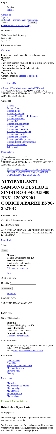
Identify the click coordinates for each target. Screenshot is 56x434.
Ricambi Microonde (16, 118)
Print (9, 273)
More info (11, 293)
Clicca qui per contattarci (18, 268)
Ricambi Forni (13, 111)
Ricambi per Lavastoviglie (19, 131)
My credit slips (13, 388)
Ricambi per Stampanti (17, 136)
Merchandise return (15, 368)
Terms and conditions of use (19, 365)
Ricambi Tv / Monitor (17, 144)
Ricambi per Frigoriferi (17, 129)
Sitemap (10, 373)
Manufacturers (7, 152)
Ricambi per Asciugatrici (18, 124)
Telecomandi (13, 147)
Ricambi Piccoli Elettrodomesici (21, 142)
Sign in (4, 17)
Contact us (6, 15)
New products (13, 360)
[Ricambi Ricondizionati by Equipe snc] (19, 20)
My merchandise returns (18, 385)
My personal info (14, 393)
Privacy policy (13, 370)
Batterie (10, 105)
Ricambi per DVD (15, 126)
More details (6, 240)
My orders (11, 383)
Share (4, 250)
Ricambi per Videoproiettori (19, 139)
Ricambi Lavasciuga (16, 113)
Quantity (5, 283)
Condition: (6, 220)
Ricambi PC (12, 121)
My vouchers (13, 396)
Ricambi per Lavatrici (17, 134)
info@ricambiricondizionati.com (28, 350)
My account (6, 378)
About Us (11, 83)
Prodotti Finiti (13, 108)
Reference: (6, 215)
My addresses (13, 391)
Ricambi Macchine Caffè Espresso (22, 116)
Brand (4, 225)
